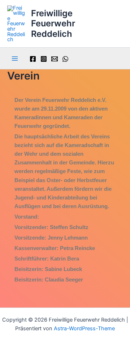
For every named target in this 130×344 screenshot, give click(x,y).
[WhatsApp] (65, 59)
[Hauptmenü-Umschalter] (14, 58)
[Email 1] (54, 59)
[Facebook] (33, 59)
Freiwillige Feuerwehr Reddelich (53, 23)
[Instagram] (43, 59)
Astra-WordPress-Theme (84, 328)
